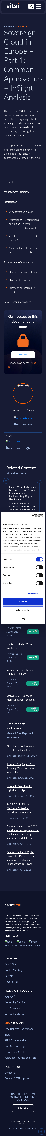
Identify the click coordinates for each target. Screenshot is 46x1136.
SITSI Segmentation (16, 1040)
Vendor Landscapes (15, 1014)
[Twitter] (11, 943)
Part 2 (7, 145)
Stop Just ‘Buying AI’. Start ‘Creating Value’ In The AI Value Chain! (21, 768)
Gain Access (23, 354)
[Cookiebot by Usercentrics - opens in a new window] (32, 515)
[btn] (6, 481)
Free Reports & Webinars (19, 1029)
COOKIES (20, 1128)
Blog (7, 1034)
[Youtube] (35, 943)
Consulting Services (16, 1002)
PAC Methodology (15, 1046)
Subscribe (23, 1108)
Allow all (23, 602)
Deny (23, 618)
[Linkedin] (23, 943)
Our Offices (11, 964)
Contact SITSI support (17, 1078)
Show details (32, 594)
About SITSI (11, 981)
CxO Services (12, 1008)
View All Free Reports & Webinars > (20, 735)
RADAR (10, 996)
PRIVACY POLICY (31, 1128)
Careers (9, 976)
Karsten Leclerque (23, 410)
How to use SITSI (14, 1052)
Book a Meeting (13, 970)
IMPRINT (11, 1128)
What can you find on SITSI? (20, 1057)
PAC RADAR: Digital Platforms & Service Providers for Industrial (19, 808)
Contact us (11, 1072)
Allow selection (23, 610)
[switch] (39, 567)
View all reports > (16, 473)
